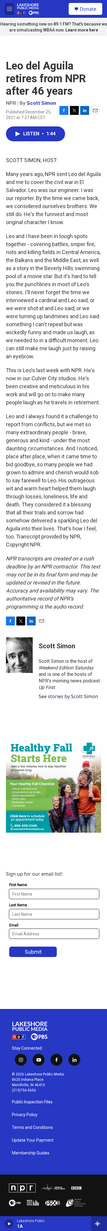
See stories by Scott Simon (68, 696)
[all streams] (99, 1223)
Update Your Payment (33, 1140)
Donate (88, 9)
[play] (9, 1224)
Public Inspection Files (32, 1102)
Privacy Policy (24, 1115)
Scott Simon (41, 103)
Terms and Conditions (32, 1127)
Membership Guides (30, 1153)
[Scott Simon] (19, 655)
